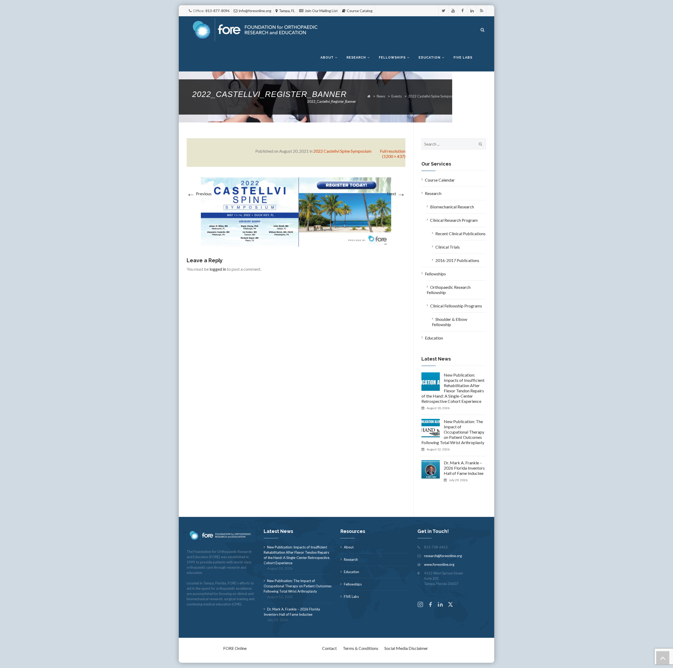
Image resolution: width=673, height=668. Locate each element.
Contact (329, 648)
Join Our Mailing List (321, 10)
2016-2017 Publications (457, 260)
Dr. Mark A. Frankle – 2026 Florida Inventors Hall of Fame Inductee (464, 468)
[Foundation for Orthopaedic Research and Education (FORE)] (257, 30)
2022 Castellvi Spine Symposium (433, 96)
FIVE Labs (351, 596)
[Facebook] (463, 10)
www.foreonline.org (439, 564)
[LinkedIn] (472, 10)
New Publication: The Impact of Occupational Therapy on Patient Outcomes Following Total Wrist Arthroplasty (452, 432)
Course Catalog (360, 10)
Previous (199, 193)
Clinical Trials (447, 246)
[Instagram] (420, 605)
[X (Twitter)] (450, 605)
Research (356, 57)
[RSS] (481, 10)
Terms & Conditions (360, 648)
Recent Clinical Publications (460, 233)
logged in (218, 268)
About (327, 57)
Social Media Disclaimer (406, 648)
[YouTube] (453, 10)
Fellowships (392, 57)
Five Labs (462, 57)
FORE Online (235, 648)
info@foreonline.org (255, 10)
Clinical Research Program (454, 220)
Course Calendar (440, 179)
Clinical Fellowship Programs (456, 305)
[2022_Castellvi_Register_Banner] (296, 211)
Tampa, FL (287, 10)
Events (396, 96)
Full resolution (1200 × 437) (392, 153)
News (381, 96)
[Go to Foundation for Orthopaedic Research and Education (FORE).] (368, 96)
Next (396, 193)
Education (430, 57)
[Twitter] (443, 10)
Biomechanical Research (452, 206)
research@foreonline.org (443, 556)
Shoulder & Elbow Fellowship (449, 322)
